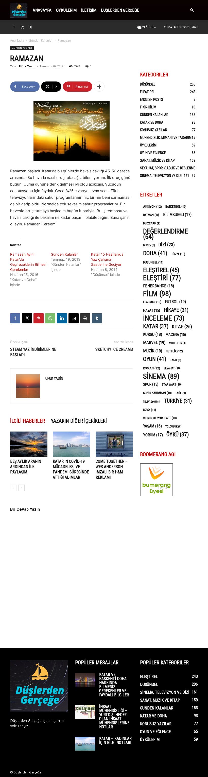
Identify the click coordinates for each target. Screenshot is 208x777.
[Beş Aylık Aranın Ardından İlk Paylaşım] (28, 444)
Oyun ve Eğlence (153, 153)
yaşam (152, 426)
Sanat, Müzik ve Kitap (157, 160)
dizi (167, 244)
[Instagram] (22, 27)
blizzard (151, 223)
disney (149, 245)
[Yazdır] (85, 318)
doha (155, 253)
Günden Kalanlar (41, 40)
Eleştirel (147, 92)
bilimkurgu (177, 214)
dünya (178, 254)
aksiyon (152, 206)
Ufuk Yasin (27, 66)
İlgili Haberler (27, 421)
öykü (177, 434)
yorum (153, 435)
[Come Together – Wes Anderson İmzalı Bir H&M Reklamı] (114, 444)
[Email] (73, 318)
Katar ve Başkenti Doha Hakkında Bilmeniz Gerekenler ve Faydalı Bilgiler (114, 684)
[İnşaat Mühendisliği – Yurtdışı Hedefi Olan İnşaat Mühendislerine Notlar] (85, 712)
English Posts (151, 99)
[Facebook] (14, 27)
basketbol (175, 206)
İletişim (88, 10)
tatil (180, 393)
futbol (175, 301)
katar (155, 326)
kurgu (152, 334)
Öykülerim (66, 10)
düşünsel (153, 262)
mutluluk (177, 343)
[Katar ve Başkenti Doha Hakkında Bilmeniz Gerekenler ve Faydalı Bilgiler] (85, 680)
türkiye (178, 401)
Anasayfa (42, 10)
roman (151, 368)
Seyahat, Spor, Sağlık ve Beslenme (167, 168)
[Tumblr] (97, 318)
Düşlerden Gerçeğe (120, 10)
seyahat (172, 368)
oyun (154, 359)
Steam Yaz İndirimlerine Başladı (33, 352)
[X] (30, 27)
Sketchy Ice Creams (114, 349)
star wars (172, 384)
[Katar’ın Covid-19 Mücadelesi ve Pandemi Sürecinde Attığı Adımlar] (71, 444)
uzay (149, 410)
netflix (174, 351)
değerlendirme (165, 234)
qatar (175, 360)
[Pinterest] (38, 318)
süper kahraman (157, 393)
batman (151, 215)
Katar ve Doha (151, 122)
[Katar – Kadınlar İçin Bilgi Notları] (85, 744)
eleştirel (161, 270)
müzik (152, 350)
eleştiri (162, 278)
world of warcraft (160, 418)
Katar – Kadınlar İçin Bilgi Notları (115, 740)
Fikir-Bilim (148, 107)
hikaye (176, 310)
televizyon (152, 401)
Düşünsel (147, 84)
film (157, 293)
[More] (99, 86)
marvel (154, 342)
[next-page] (21, 488)
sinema (161, 376)
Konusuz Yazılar (153, 130)
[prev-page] (13, 488)
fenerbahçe (158, 286)
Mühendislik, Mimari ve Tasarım (166, 138)
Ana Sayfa (17, 40)
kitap (182, 326)
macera (176, 334)
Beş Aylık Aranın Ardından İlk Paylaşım (25, 466)
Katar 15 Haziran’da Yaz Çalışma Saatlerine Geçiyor (107, 259)
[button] (192, 10)
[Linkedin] (62, 318)
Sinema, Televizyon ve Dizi (161, 176)
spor (150, 384)
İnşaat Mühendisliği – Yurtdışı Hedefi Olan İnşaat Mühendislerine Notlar (114, 716)
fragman (152, 302)
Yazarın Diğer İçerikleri (79, 421)
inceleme (163, 318)
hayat (151, 310)
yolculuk (173, 426)
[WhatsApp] (50, 318)
